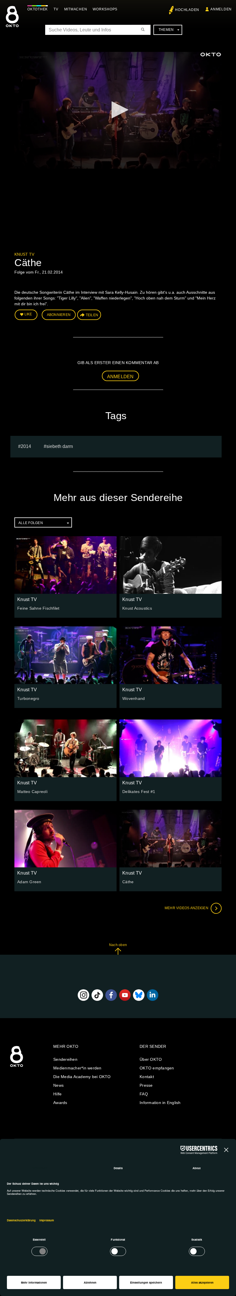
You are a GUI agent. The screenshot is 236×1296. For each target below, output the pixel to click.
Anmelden (120, 376)
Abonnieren (59, 315)
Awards (60, 1102)
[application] (118, 110)
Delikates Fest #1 (138, 791)
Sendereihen (65, 1059)
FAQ (144, 1094)
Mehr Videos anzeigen (187, 908)
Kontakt (147, 1076)
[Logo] (210, 54)
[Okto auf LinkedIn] (152, 995)
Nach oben (118, 945)
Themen (166, 30)
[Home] (16, 1067)
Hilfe (57, 1094)
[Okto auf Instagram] (83, 995)
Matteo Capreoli (32, 791)
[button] (118, 110)
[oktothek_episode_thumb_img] (65, 565)
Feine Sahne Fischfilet (38, 608)
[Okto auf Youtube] (125, 995)
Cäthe (128, 881)
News (58, 1085)
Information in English (160, 1102)
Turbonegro (28, 698)
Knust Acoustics (137, 608)
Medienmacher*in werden (77, 1068)
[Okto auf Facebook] (111, 995)
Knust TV (24, 254)
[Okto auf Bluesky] (138, 995)
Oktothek (37, 9)
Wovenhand (133, 698)
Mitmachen (75, 9)
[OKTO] (12, 21)
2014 (26, 446)
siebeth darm (59, 446)
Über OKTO (151, 1059)
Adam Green (29, 881)
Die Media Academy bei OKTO (82, 1076)
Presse (146, 1085)
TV (56, 9)
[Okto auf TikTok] (97, 995)
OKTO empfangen (157, 1068)
